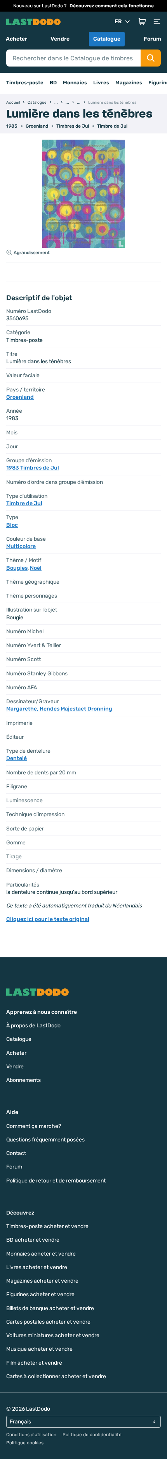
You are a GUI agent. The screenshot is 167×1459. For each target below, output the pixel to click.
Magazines (128, 82)
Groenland (37, 126)
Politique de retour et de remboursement (56, 1180)
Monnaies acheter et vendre (41, 1254)
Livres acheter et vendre (36, 1267)
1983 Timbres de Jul (32, 468)
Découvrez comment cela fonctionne (112, 6)
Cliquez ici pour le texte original (47, 919)
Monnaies (75, 82)
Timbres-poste (24, 82)
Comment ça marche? (33, 1126)
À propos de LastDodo (33, 1025)
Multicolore (21, 546)
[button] (142, 22)
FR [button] (118, 21)
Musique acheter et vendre (39, 1349)
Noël (36, 568)
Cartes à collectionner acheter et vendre (56, 1376)
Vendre (60, 39)
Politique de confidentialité (92, 1434)
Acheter (16, 39)
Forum (152, 39)
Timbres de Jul (72, 126)
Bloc (12, 525)
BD (53, 82)
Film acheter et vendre (34, 1363)
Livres (101, 82)
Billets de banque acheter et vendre (50, 1308)
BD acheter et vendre (32, 1240)
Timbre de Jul (112, 126)
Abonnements (23, 1080)
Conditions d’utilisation (31, 1434)
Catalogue (106, 39)
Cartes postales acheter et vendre (48, 1322)
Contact (16, 1153)
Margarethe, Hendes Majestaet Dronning (59, 709)
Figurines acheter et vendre (40, 1294)
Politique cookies (24, 1442)
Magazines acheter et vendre (42, 1281)
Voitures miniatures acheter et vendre (52, 1335)
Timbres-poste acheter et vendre (47, 1226)
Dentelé (16, 758)
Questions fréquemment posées (45, 1139)
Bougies (17, 568)
